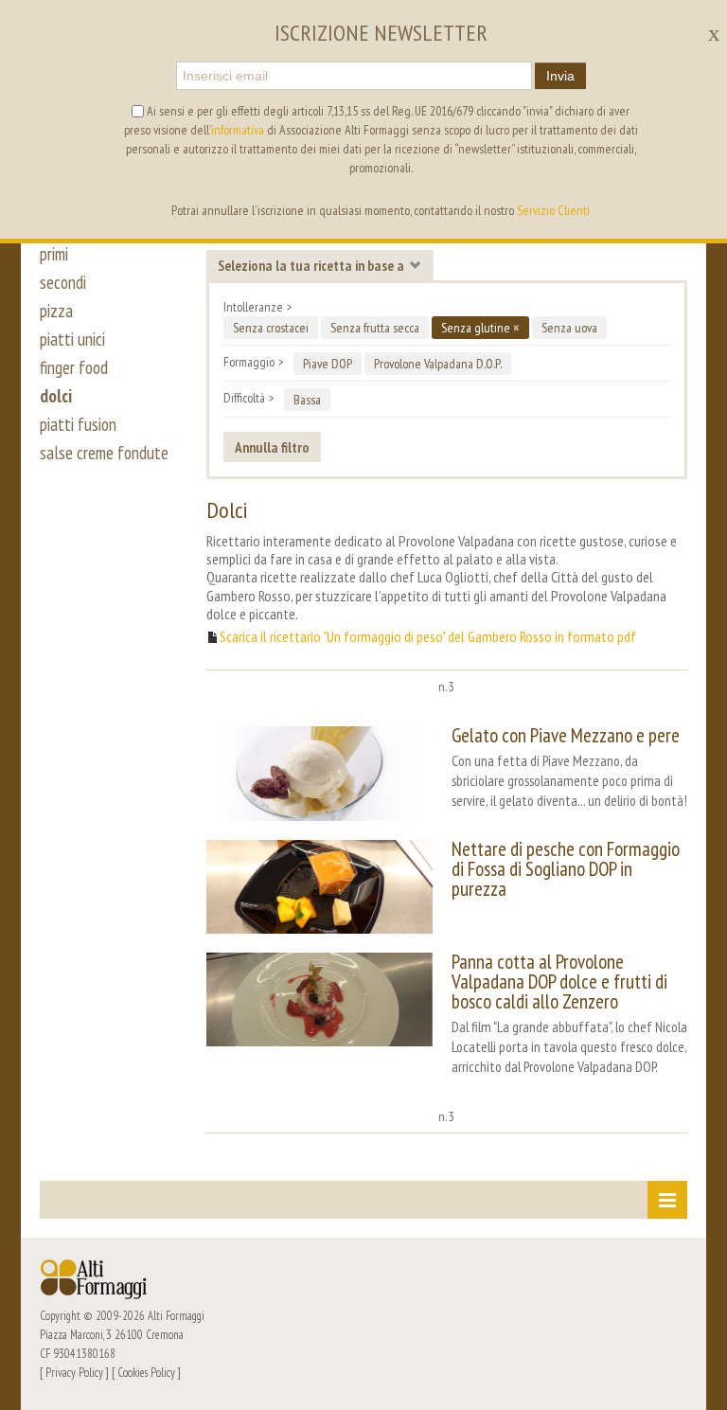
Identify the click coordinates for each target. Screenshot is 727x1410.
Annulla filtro (272, 446)
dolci (56, 395)
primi (54, 253)
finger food (74, 367)
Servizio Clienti (553, 210)
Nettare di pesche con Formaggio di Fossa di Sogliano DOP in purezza (566, 868)
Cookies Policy (146, 1372)
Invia (560, 75)
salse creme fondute (104, 452)
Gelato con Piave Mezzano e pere (566, 735)
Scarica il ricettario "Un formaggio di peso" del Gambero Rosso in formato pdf (428, 637)
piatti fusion (78, 424)
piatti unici (72, 339)
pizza (56, 310)
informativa (237, 129)
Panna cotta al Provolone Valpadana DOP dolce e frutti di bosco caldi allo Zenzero (559, 981)
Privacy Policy (74, 1372)
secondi (63, 282)
